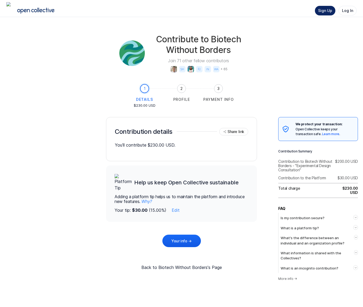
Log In (347, 10)
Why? (146, 201)
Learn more (330, 134)
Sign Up (325, 10)
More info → (287, 279)
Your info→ (181, 241)
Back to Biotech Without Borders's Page (181, 267)
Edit (176, 210)
